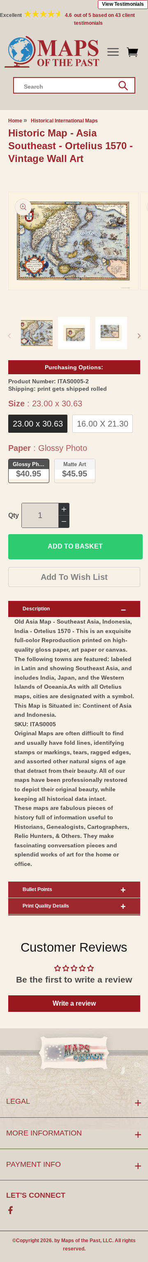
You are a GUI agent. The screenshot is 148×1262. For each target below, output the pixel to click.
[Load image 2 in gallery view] (74, 333)
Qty (13, 515)
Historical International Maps (64, 121)
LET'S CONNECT (35, 1195)
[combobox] (74, 85)
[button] (113, 52)
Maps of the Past (80, 1240)
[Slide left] (9, 336)
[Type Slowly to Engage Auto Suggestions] (123, 85)
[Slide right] (139, 336)
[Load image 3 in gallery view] (111, 333)
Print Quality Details (46, 906)
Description (36, 609)
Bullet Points (37, 889)
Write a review (74, 1003)
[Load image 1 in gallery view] (37, 333)
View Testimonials (123, 4)
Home (15, 121)
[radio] (37, 424)
